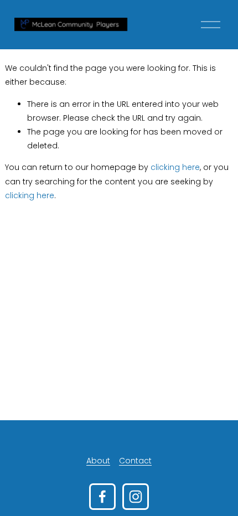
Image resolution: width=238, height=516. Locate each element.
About (98, 460)
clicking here (175, 167)
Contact (135, 460)
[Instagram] (135, 496)
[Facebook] (102, 496)
